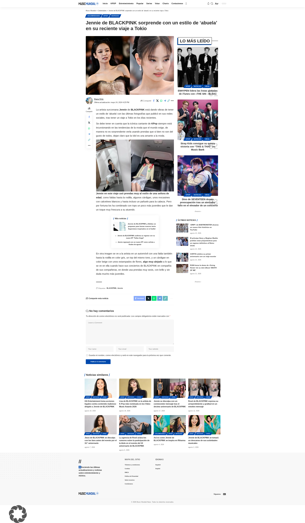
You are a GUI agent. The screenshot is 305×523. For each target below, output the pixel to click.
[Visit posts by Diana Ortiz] (89, 100)
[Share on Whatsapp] (161, 101)
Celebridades (93, 16)
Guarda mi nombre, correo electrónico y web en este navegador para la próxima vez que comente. (130, 355)
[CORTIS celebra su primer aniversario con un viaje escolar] (182, 257)
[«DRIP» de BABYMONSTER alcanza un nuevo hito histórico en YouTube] (182, 228)
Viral (207, 86)
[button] (186, 3)
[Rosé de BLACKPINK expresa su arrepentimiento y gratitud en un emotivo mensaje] (204, 388)
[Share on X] (157, 101)
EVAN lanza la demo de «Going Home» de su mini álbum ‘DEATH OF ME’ (203, 267)
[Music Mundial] (89, 3)
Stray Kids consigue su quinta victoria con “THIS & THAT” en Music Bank (197, 146)
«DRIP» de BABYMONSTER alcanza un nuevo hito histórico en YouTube (204, 227)
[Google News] (224, 494)
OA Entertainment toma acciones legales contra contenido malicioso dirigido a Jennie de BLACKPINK (100, 404)
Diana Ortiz (99, 99)
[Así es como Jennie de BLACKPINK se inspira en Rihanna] (170, 424)
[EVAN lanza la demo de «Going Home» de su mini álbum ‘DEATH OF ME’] (182, 268)
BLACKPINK (111, 288)
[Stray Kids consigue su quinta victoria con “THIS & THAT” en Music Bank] (198, 120)
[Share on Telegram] (165, 101)
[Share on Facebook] (153, 101)
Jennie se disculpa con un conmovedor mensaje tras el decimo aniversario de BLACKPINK (170, 404)
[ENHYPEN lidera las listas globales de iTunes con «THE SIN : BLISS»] (198, 67)
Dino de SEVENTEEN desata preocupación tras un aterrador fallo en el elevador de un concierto (198, 202)
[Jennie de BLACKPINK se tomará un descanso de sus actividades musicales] (204, 424)
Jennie (120, 288)
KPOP (106, 16)
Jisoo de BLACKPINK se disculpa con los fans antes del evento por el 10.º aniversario (101, 440)
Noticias (115, 16)
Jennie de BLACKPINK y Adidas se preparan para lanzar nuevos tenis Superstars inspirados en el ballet (142, 226)
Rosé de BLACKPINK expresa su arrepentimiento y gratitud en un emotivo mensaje (203, 404)
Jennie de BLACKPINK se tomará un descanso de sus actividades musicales (203, 440)
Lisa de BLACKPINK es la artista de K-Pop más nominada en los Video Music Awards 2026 (135, 404)
